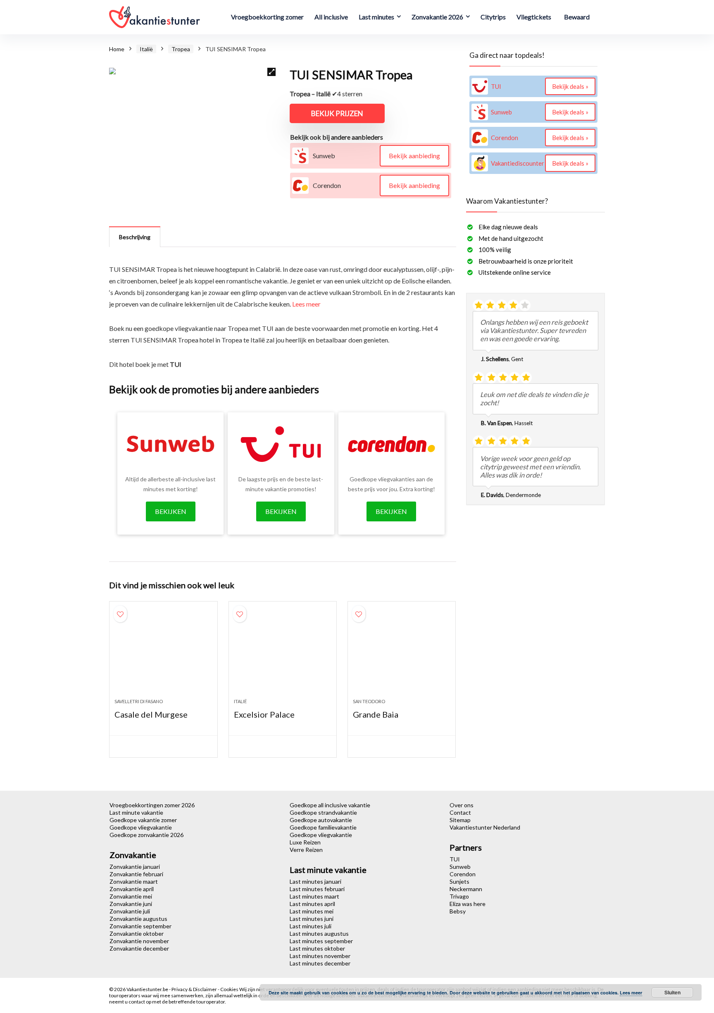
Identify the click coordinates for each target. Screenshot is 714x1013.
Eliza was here (468, 903)
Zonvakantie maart (133, 881)
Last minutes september (321, 940)
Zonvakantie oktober (136, 933)
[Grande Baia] (401, 654)
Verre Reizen (306, 849)
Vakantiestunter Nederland (485, 827)
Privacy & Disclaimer (194, 989)
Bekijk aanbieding (414, 155)
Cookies (229, 989)
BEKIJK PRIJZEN (337, 113)
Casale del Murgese (151, 714)
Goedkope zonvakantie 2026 (146, 834)
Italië (146, 48)
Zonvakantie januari (134, 866)
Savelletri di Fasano (138, 701)
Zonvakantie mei (130, 896)
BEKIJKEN (170, 511)
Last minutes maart (314, 896)
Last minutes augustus (319, 933)
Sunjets (459, 881)
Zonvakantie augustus (138, 918)
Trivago (459, 896)
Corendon (463, 873)
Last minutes (376, 17)
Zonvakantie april (131, 888)
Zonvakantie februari (136, 873)
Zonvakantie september (140, 926)
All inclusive (331, 17)
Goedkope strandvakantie (323, 812)
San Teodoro (369, 701)
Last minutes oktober (317, 948)
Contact (460, 812)
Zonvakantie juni (130, 903)
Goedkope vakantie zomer (143, 819)
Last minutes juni (311, 918)
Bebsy (458, 911)
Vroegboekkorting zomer (267, 17)
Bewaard (577, 17)
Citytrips (493, 17)
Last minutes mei (311, 911)
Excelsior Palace (264, 714)
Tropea (180, 48)
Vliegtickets (533, 17)
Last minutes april (312, 903)
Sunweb (460, 866)
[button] (271, 72)
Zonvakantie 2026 (437, 17)
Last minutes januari (315, 881)
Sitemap (460, 819)
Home (116, 48)
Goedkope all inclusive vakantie (330, 804)
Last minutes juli (310, 926)
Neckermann (466, 888)
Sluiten (672, 992)
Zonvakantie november (139, 940)
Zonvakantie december (139, 948)
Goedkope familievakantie (323, 827)
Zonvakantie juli (129, 911)
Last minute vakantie (136, 812)
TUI (455, 859)
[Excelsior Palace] (282, 654)
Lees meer (306, 304)
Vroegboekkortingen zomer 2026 (152, 804)
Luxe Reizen (305, 842)
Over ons (462, 804)
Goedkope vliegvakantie (140, 827)
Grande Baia (375, 714)
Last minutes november (320, 955)
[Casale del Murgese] (163, 654)
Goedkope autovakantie (321, 819)
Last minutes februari (317, 888)
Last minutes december (320, 963)
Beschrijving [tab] (134, 236)
